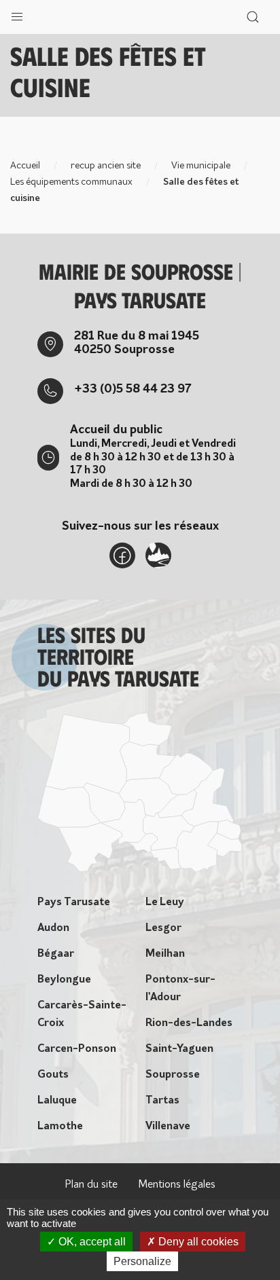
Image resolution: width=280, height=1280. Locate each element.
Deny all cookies (197, 1241)
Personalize (142, 1261)
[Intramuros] (158, 555)
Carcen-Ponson (76, 1049)
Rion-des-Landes (188, 1023)
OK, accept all (91, 1241)
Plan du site (91, 1185)
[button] (17, 13)
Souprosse (172, 1074)
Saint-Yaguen (179, 1049)
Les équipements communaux (71, 182)
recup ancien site (106, 166)
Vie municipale (200, 166)
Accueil (25, 166)
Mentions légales (176, 1185)
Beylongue (64, 979)
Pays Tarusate (73, 902)
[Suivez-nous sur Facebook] (122, 555)
